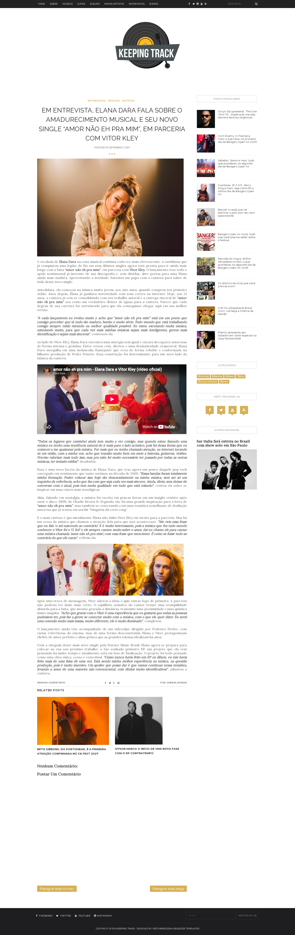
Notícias (128, 100)
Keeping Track (126, 928)
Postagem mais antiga (168, 889)
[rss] (207, 4)
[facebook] (191, 4)
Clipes (81, 3)
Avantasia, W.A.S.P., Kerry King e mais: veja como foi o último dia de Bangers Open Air (236, 190)
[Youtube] (233, 410)
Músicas (67, 3)
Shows (153, 3)
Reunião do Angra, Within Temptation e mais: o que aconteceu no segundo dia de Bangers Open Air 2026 (237, 263)
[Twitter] (221, 410)
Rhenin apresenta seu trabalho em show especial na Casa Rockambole (237, 335)
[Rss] (244, 410)
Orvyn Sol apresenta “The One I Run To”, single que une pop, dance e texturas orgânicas (237, 114)
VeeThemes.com (162, 928)
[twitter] (195, 4)
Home (41, 3)
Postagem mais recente (57, 889)
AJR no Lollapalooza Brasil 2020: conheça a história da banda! (235, 310)
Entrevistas (136, 3)
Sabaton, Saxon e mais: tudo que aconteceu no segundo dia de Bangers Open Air (236, 163)
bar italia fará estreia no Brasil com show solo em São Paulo (223, 443)
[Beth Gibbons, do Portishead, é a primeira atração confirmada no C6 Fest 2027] (73, 721)
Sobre (54, 3)
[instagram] (199, 4)
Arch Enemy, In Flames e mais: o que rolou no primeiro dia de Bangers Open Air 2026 (237, 138)
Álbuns (95, 3)
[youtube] (203, 4)
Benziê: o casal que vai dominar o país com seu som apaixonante (236, 212)
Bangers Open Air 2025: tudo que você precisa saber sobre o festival (236, 237)
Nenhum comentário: (51, 682)
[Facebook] (210, 410)
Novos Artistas (114, 3)
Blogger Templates (186, 928)
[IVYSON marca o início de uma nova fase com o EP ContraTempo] (151, 721)
